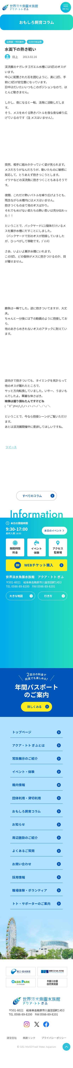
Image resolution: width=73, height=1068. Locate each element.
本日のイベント (53, 530)
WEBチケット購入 (38, 565)
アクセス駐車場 (58, 550)
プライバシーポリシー (53, 1038)
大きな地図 (16, 596)
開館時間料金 (15, 550)
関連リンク (29, 1038)
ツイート (11, 447)
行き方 (48, 596)
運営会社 (12, 1038)
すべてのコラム (32, 496)
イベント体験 (36, 550)
